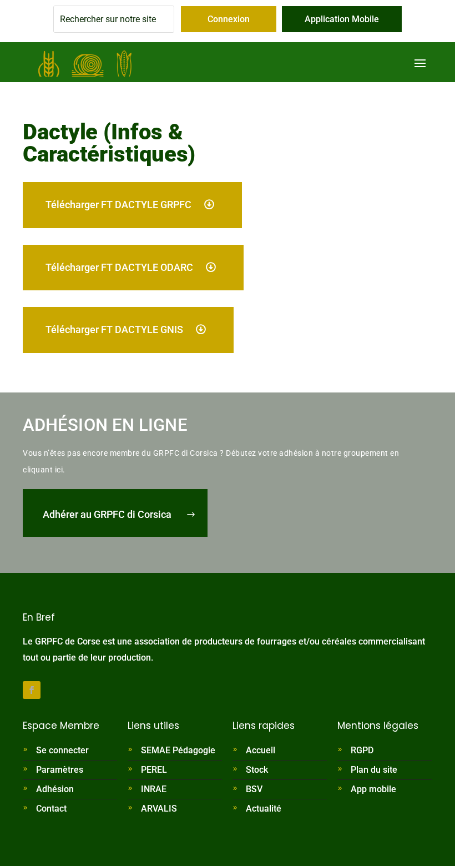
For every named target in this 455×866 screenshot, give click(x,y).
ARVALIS (159, 808)
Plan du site (374, 769)
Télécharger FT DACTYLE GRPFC (118, 204)
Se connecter (62, 750)
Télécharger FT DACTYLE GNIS (114, 329)
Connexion (229, 19)
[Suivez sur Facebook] (32, 690)
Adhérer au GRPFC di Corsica (107, 514)
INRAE (153, 789)
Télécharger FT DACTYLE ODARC (119, 267)
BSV (254, 789)
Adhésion (55, 789)
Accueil (260, 750)
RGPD (362, 750)
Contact (51, 808)
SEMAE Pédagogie (178, 750)
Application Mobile (342, 19)
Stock (257, 769)
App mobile (373, 789)
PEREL (154, 769)
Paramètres (59, 769)
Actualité (263, 808)
